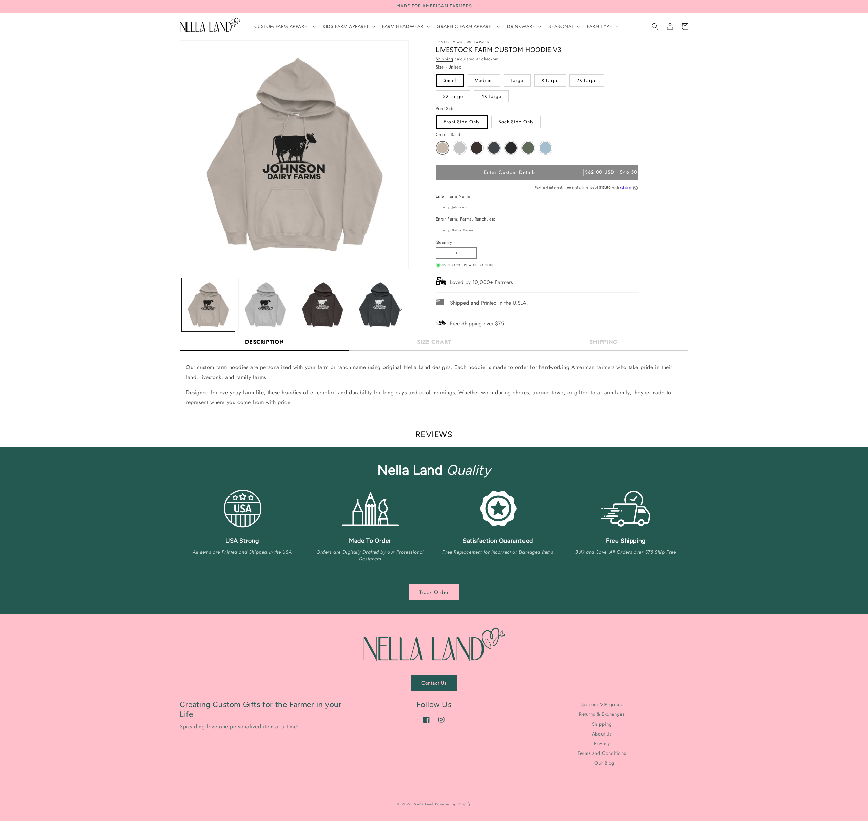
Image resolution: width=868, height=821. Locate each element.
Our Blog (604, 763)
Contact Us (434, 683)
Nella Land (423, 804)
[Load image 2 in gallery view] (265, 304)
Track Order (434, 592)
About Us (602, 733)
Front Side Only (461, 121)
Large (517, 80)
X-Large (550, 80)
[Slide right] (401, 309)
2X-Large (586, 80)
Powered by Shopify (453, 804)
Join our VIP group (602, 705)
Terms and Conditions (602, 753)
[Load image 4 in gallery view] (379, 304)
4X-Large (491, 96)
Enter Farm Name (453, 196)
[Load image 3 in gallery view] (322, 304)
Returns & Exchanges (602, 714)
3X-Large (453, 96)
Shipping (444, 59)
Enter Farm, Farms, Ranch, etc (465, 219)
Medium (484, 80)
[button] (284, 26)
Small (449, 80)
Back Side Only (516, 121)
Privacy (602, 743)
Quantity (444, 242)
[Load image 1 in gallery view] (208, 304)
